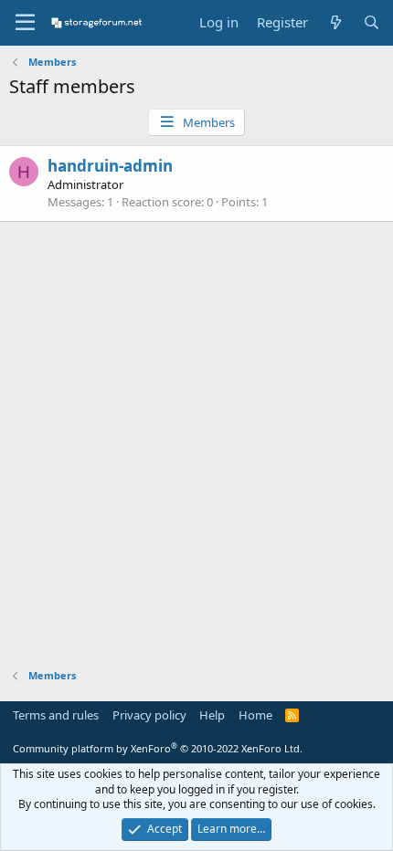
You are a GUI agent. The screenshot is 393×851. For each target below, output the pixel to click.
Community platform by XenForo (158, 748)
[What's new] (335, 22)
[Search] (371, 22)
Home (255, 715)
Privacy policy (149, 715)
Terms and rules (56, 715)
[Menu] (25, 23)
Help (212, 715)
